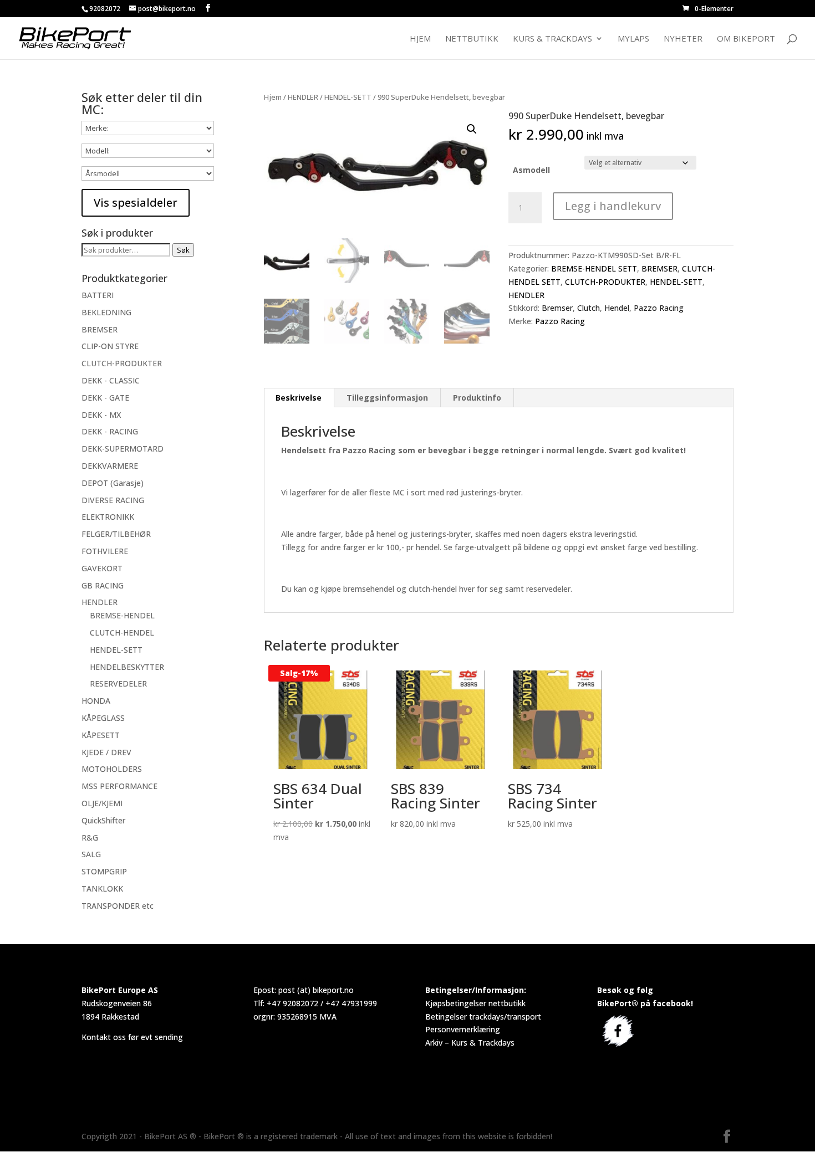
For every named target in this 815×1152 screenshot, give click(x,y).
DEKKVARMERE (109, 465)
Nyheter (683, 39)
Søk (183, 250)
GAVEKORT (102, 568)
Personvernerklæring (462, 1029)
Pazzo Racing (659, 308)
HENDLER (303, 97)
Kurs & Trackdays (552, 39)
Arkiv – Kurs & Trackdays (470, 1042)
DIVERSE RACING (112, 500)
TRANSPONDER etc (117, 905)
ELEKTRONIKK (107, 516)
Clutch (588, 308)
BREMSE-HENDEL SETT (594, 268)
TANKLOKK (102, 888)
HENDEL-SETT (347, 97)
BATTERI (97, 295)
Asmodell (531, 170)
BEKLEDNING (106, 312)
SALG (91, 854)
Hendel (616, 308)
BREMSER (659, 268)
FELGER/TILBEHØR (116, 534)
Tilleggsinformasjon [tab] (387, 397)
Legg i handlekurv (613, 205)
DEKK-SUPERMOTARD (122, 448)
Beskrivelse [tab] (299, 397)
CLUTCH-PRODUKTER (605, 282)
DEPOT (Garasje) (112, 483)
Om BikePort (746, 39)
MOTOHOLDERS (111, 769)
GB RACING (102, 585)
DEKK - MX (101, 414)
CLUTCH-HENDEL (122, 632)
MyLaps (633, 39)
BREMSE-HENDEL (122, 615)
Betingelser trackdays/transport (483, 1016)
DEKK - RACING (109, 431)
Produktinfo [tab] (477, 397)
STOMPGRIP (104, 871)
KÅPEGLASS (103, 718)
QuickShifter (103, 820)
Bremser (557, 308)
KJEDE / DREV (106, 752)
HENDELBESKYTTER (127, 667)
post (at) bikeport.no (316, 990)
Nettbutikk (471, 39)
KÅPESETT (100, 735)
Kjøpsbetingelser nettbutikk (475, 1003)
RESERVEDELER (118, 683)
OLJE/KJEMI (102, 803)
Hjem (420, 39)
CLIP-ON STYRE (110, 346)
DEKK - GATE (105, 397)
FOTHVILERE (104, 551)
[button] (472, 129)
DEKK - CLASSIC (110, 380)
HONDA (95, 700)
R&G (89, 837)
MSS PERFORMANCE (119, 786)
